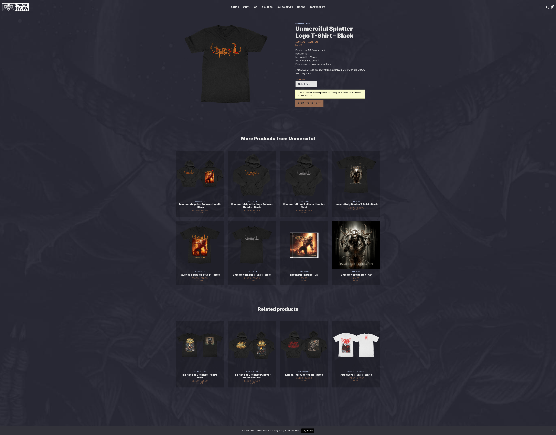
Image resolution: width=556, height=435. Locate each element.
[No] (552, 430)
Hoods (301, 7)
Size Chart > (301, 79)
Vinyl (246, 7)
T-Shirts (266, 7)
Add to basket (309, 103)
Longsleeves (285, 7)
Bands (235, 7)
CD (255, 7)
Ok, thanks (308, 430)
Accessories (317, 7)
